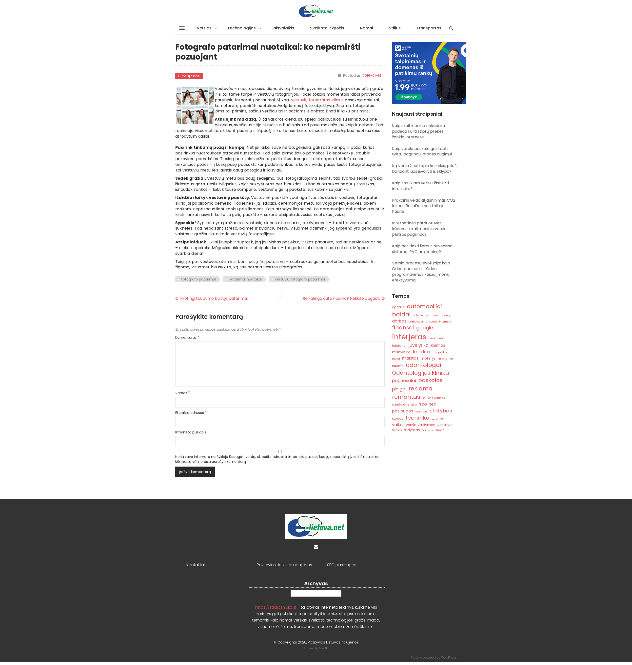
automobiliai (424, 306)
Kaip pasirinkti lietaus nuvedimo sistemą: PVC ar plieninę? (422, 249)
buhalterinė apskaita (426, 315)
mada (396, 359)
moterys (428, 358)
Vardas (182, 393)
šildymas (412, 430)
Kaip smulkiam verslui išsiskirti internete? (420, 186)
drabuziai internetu (438, 321)
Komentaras (187, 337)
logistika (440, 352)
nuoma (398, 366)
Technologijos (241, 28)
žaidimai (428, 430)
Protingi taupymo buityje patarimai (214, 298)
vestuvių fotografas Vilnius (317, 100)
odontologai (423, 365)
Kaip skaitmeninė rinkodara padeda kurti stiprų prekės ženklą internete (418, 131)
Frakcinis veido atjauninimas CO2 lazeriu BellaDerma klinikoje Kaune (423, 206)
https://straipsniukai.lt (275, 607)
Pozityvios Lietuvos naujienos (284, 564)
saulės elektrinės (433, 398)
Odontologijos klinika (420, 373)
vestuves (445, 424)
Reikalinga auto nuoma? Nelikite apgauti (341, 298)
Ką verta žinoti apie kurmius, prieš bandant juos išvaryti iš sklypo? (424, 168)
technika (417, 418)
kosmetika (401, 352)
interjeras (409, 337)
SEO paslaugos (341, 564)
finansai (403, 327)
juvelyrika (419, 345)
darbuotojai (416, 321)
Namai (366, 28)
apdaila (398, 307)
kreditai (422, 351)
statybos (441, 410)
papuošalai (404, 380)
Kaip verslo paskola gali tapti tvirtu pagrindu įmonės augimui (422, 151)
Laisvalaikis (283, 28)
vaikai (398, 425)
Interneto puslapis (190, 432)
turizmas (438, 419)
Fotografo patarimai (198, 279)
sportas (421, 411)
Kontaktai (195, 564)
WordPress (449, 657)
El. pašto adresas (191, 412)
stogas (397, 418)
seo (423, 404)
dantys (447, 315)
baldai (401, 314)
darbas (399, 321)
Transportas (428, 28)
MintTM (324, 648)
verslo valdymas (420, 424)
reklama (421, 388)
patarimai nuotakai (245, 279)
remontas (406, 397)
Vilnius (397, 430)
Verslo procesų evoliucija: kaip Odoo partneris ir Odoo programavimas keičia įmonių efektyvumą (421, 271)
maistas (410, 358)
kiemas (438, 345)
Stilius (395, 28)
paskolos (430, 380)
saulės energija (404, 404)
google (424, 327)
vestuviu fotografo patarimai (300, 279)
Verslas (204, 28)
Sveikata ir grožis (327, 28)
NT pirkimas (446, 359)
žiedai (440, 430)
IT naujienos (189, 76)
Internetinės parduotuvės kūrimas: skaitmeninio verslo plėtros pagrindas (419, 228)
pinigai (399, 389)
